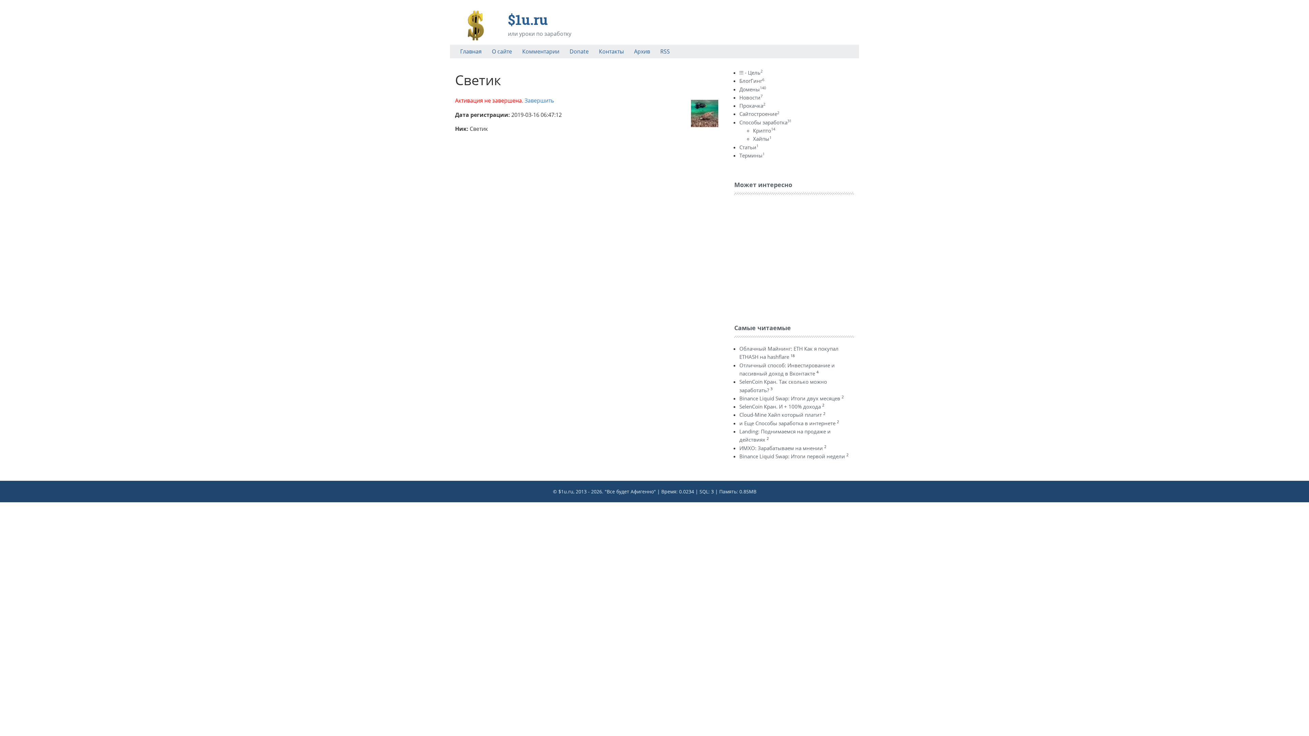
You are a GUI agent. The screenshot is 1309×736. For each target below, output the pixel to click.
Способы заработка (765, 122)
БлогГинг (751, 80)
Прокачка (752, 105)
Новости (751, 97)
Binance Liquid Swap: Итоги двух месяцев (789, 398)
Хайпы (762, 138)
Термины (752, 155)
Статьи (748, 147)
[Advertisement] (785, 257)
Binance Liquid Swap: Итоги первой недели (792, 456)
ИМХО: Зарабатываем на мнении (781, 448)
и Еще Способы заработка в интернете (787, 423)
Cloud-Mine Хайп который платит (780, 414)
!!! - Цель (751, 72)
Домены (752, 89)
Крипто (764, 130)
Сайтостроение (759, 113)
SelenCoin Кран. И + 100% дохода (780, 406)
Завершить (539, 100)
